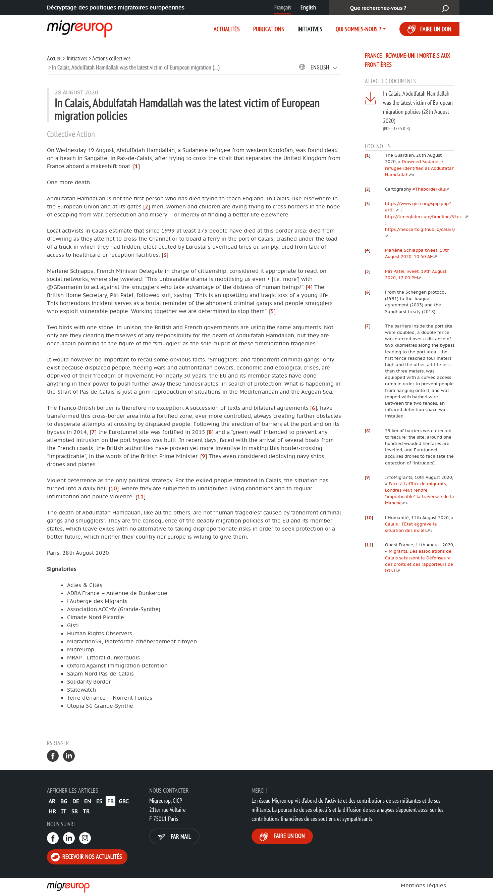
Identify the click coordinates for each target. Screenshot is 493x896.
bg (63, 801)
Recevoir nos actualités (91, 856)
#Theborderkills (429, 189)
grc (124, 801)
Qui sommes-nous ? (358, 29)
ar (52, 801)
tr (86, 811)
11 (140, 496)
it (63, 811)
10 (113, 488)
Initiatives (309, 29)
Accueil (54, 58)
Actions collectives (111, 58)
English (308, 7)
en (87, 801)
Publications (268, 29)
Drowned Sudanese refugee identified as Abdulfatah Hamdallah (419, 168)
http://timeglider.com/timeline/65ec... (425, 216)
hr (52, 811)
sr (74, 811)
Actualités (227, 29)
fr (110, 801)
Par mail (180, 836)
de (75, 801)
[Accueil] (74, 27)
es (99, 801)
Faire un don (435, 29)
